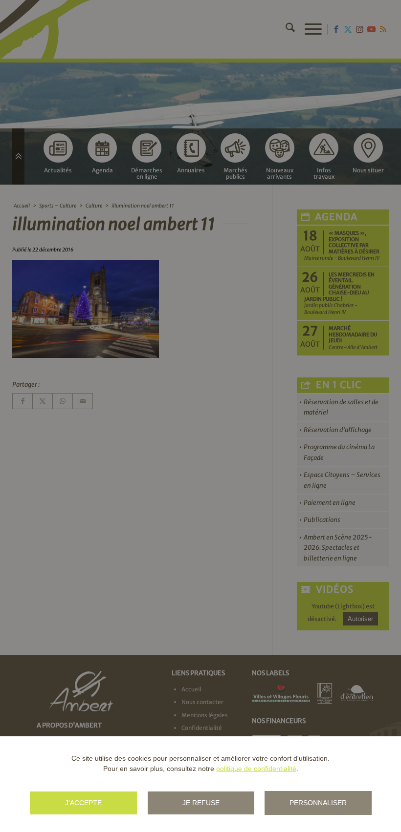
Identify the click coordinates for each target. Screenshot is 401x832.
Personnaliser (318, 803)
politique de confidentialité (256, 768)
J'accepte (83, 803)
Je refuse (201, 803)
